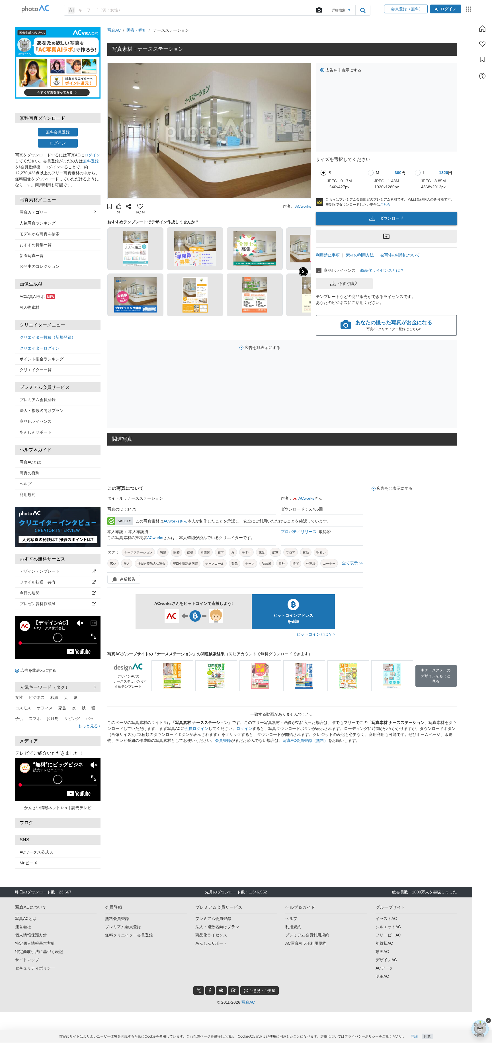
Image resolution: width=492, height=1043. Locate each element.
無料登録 (91, 161)
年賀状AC (384, 943)
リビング (72, 718)
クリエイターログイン (40, 348)
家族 (62, 708)
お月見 (52, 718)
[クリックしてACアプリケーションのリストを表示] (469, 9)
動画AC (382, 951)
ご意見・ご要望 (261, 991)
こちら (385, 205)
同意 (427, 1036)
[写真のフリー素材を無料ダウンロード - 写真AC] (35, 9)
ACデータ (384, 968)
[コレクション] (482, 59)
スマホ (35, 718)
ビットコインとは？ (314, 634)
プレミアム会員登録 (38, 399)
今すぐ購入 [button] (348, 283)
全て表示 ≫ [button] (352, 563)
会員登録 (223, 740)
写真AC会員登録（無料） (305, 740)
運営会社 (23, 926)
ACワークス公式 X (36, 852)
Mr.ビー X (28, 863)
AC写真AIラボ (37, 296)
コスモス (23, 708)
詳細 (414, 1036)
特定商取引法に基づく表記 (39, 951)
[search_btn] (362, 10)
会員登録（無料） (406, 9)
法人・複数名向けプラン (41, 410)
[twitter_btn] (198, 990)
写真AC (114, 30)
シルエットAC (388, 926)
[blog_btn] (233, 990)
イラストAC (386, 918)
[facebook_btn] (210, 990)
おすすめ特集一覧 (36, 244)
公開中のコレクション (40, 266)
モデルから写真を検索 (40, 234)
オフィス (45, 708)
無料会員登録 (58, 132)
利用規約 (28, 494)
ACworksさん (175, 521)
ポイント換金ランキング (41, 359)
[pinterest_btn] (221, 990)
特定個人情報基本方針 (35, 943)
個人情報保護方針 (31, 935)
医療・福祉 (136, 30)
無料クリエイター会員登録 (129, 935)
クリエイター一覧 (36, 370)
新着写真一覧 (32, 255)
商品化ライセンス (36, 421)
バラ (90, 718)
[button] (109, 207)
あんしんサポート (36, 432)
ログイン (448, 9)
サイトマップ (27, 960)
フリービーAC (388, 935)
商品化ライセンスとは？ (382, 270)
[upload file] (319, 10)
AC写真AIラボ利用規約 (305, 943)
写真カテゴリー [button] (34, 212)
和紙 (54, 697)
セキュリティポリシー (35, 968)
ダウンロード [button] (391, 218)
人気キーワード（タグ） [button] (45, 687)
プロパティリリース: (300, 531)
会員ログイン (196, 728)
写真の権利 (30, 473)
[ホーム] (482, 28)
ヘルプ (26, 483)
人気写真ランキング (38, 223)
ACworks (303, 206)
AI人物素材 (29, 307)
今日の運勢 (30, 593)
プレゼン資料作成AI (37, 603)
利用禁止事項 (328, 255)
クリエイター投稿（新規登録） (47, 337)
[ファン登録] (482, 44)
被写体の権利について (400, 255)
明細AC (382, 976)
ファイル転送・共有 (38, 582)
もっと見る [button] (88, 726)
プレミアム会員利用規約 (307, 935)
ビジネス (37, 697)
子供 (19, 718)
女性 (19, 697)
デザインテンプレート (40, 571)
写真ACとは (30, 462)
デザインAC (386, 960)
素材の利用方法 (360, 255)
